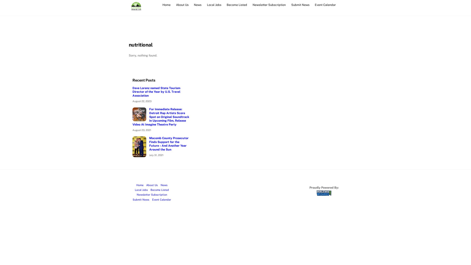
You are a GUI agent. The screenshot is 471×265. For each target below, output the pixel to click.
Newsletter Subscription (269, 5)
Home (166, 5)
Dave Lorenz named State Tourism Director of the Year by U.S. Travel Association (156, 92)
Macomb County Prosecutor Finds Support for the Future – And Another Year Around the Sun (169, 143)
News (197, 5)
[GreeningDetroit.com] (136, 8)
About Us (182, 5)
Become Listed (237, 5)
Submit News (300, 5)
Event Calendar (325, 5)
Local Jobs (214, 5)
